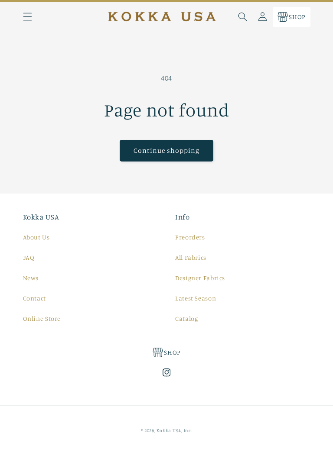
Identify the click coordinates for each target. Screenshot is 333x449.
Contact (34, 298)
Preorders (190, 237)
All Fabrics (190, 257)
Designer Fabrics (200, 277)
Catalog (186, 318)
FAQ (29, 257)
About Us (36, 237)
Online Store (42, 318)
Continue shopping (167, 150)
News (31, 277)
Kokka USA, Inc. (174, 430)
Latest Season (195, 298)
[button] (27, 17)
